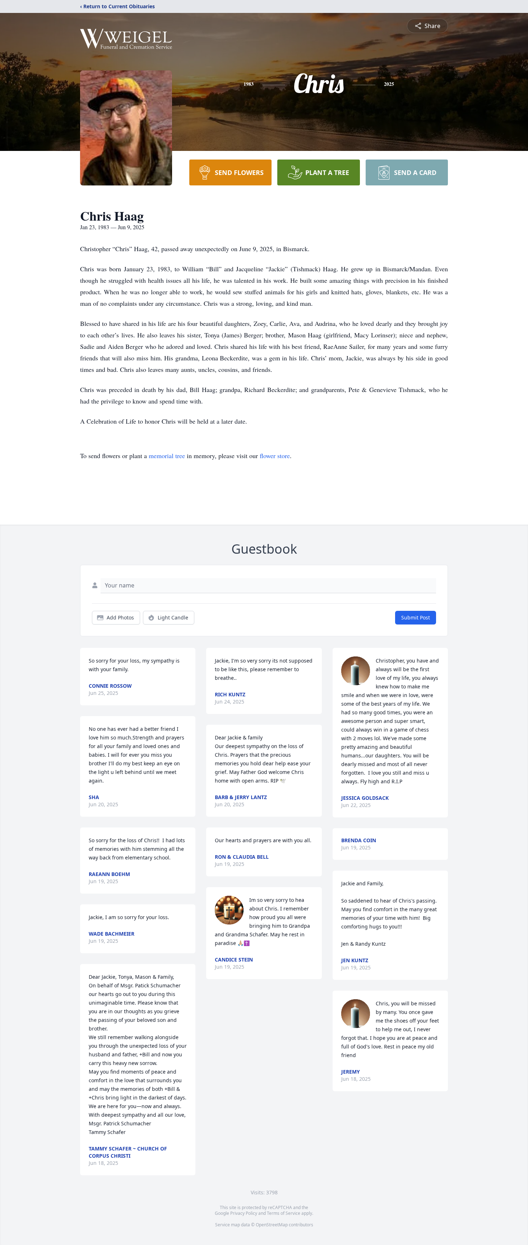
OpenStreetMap (272, 1225)
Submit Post (415, 617)
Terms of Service (283, 1213)
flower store (275, 455)
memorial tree (167, 455)
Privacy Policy (243, 1213)
